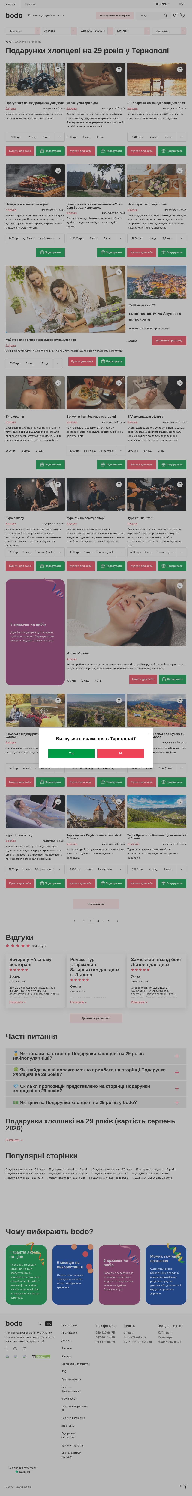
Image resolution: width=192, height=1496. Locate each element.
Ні (120, 753)
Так (71, 753)
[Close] (148, 733)
